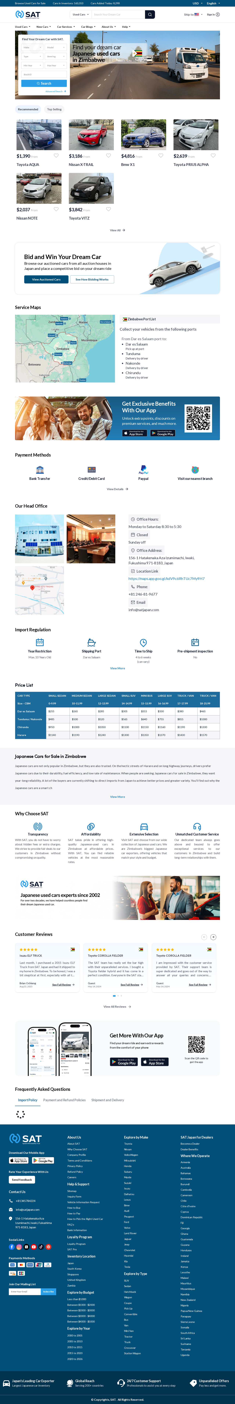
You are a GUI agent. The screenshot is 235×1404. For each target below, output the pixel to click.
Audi (126, 1210)
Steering (51, 56)
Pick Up (128, 1308)
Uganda (185, 1354)
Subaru (128, 1171)
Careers (71, 1177)
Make (26, 47)
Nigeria (185, 1305)
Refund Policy (75, 1171)
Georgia (185, 1228)
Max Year (51, 65)
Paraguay (186, 1316)
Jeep (126, 1244)
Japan (70, 1263)
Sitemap (72, 1191)
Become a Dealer (190, 1143)
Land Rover (130, 1233)
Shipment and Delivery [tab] (107, 1100)
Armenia (185, 1162)
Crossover (130, 1347)
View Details (115, 489)
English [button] (211, 3)
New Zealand (188, 1299)
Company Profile (76, 1154)
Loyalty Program (76, 1243)
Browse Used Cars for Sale (30, 3)
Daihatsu (129, 1194)
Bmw (127, 1205)
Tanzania (185, 1349)
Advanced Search (54, 91)
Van (126, 1325)
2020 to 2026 (74, 1358)
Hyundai (128, 1255)
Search (45, 83)
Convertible (130, 1314)
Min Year (28, 65)
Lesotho (185, 1272)
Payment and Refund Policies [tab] (64, 1100)
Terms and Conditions (79, 1160)
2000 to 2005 (74, 1335)
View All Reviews (115, 1006)
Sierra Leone (188, 1321)
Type (26, 56)
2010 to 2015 (74, 1347)
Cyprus (185, 1211)
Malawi (184, 1277)
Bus (126, 1319)
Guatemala (187, 1239)
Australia (186, 1167)
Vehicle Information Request (83, 1202)
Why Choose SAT (77, 1149)
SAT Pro (72, 1249)
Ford (126, 1222)
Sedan (127, 1286)
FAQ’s (70, 1224)
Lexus (127, 1199)
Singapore (73, 1274)
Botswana (186, 1178)
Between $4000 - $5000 (81, 1321)
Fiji (182, 1222)
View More (117, 668)
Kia (126, 1261)
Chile (183, 1200)
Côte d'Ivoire (188, 1206)
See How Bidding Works (92, 279)
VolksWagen (131, 1154)
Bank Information (77, 1230)
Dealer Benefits (189, 1149)
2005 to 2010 (74, 1341)
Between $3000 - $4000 (81, 1316)
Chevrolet (129, 1250)
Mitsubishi (130, 1160)
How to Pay (73, 1213)
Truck (127, 1342)
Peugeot (129, 1216)
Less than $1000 (76, 1299)
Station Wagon (132, 1353)
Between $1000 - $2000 (81, 1304)
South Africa (188, 1332)
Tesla (127, 1266)
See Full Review (61, 984)
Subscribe (48, 1291)
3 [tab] (123, 998)
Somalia (185, 1327)
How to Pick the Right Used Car (85, 1218)
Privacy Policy (75, 1166)
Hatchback (130, 1291)
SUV (126, 1280)
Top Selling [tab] (54, 109)
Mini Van (129, 1330)
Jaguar (127, 1238)
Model (50, 47)
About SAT (73, 1143)
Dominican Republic (192, 1217)
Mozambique (188, 1288)
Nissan (128, 1149)
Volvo (127, 1227)
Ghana (184, 1233)
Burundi (185, 1184)
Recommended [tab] (28, 109)
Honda (127, 1166)
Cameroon (186, 1195)
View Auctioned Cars (46, 279)
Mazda (127, 1177)
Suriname (186, 1343)
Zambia (71, 1285)
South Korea (74, 1268)
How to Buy (74, 1207)
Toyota (128, 1143)
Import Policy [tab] (27, 1100)
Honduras (186, 1250)
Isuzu (127, 1188)
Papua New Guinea (191, 1310)
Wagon (128, 1297)
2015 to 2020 (74, 1353)
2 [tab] (120, 998)
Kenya (184, 1266)
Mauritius (186, 1283)
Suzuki (127, 1182)
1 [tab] (115, 998)
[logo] (25, 1141)
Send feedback (22, 1179)
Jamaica (185, 1261)
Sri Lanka (186, 1338)
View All (115, 230)
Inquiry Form (74, 1196)
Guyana (185, 1244)
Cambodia (186, 1189)
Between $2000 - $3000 (81, 1310)
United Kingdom (76, 1279)
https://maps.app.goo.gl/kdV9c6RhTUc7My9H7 (167, 578)
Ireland (185, 1255)
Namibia (185, 1294)
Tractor (128, 1336)
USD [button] (196, 3)
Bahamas (186, 1173)
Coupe (128, 1303)
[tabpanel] (47, 968)
